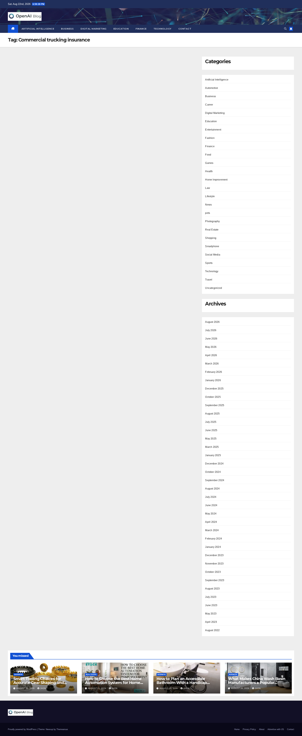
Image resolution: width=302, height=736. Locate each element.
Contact (184, 28)
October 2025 (213, 397)
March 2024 (212, 530)
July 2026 (210, 330)
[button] (285, 28)
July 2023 (210, 597)
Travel (208, 279)
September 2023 (214, 580)
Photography (212, 221)
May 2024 (210, 513)
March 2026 (212, 363)
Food (208, 154)
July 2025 (210, 422)
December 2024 (214, 463)
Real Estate (211, 229)
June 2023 (211, 605)
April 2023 (211, 622)
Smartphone (212, 246)
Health (209, 171)
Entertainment (213, 129)
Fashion (209, 138)
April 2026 (211, 355)
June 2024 (211, 505)
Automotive (211, 88)
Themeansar (62, 729)
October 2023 (213, 572)
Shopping (210, 238)
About (261, 729)
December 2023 (214, 555)
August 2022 (212, 630)
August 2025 (212, 413)
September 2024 (214, 480)
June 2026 (211, 338)
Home (237, 729)
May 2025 (210, 438)
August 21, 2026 (25, 688)
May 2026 (210, 347)
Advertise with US (276, 729)
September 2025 (214, 405)
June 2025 (211, 430)
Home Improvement (216, 179)
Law (207, 188)
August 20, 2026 (168, 688)
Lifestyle (210, 196)
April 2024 (211, 522)
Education (121, 28)
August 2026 (212, 322)
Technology (162, 28)
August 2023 (212, 588)
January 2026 (213, 380)
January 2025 (213, 455)
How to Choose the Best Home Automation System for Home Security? (113, 682)
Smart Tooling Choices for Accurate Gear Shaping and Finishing (38, 682)
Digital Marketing (93, 28)
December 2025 (214, 388)
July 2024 (210, 497)
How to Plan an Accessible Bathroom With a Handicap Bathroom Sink (182, 682)
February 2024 (213, 538)
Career (209, 104)
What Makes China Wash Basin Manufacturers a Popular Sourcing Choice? (256, 682)
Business (67, 28)
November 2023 (214, 563)
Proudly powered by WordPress (22, 729)
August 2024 (212, 488)
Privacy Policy (249, 729)
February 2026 (213, 372)
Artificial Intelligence (38, 28)
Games (209, 163)
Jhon (43, 688)
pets (207, 213)
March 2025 (212, 447)
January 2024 (213, 547)
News (208, 204)
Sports (209, 263)
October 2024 (213, 472)
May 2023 (210, 613)
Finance (141, 28)
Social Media (212, 254)
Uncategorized (213, 288)
